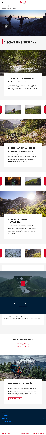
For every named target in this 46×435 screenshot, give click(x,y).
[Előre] (45, 109)
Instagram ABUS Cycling (22, 344)
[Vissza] (1, 109)
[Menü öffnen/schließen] (43, 2)
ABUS (3, 412)
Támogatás (5, 415)
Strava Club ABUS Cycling (22, 346)
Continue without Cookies (38, 433)
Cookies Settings (23, 306)
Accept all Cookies (25, 433)
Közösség (4, 418)
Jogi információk (6, 421)
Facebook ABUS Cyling (21, 343)
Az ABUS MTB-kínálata (15, 398)
